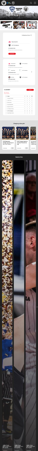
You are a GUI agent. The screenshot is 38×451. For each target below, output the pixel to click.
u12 (12, 148)
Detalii (30, 89)
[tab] (15, 15)
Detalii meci (12, 53)
